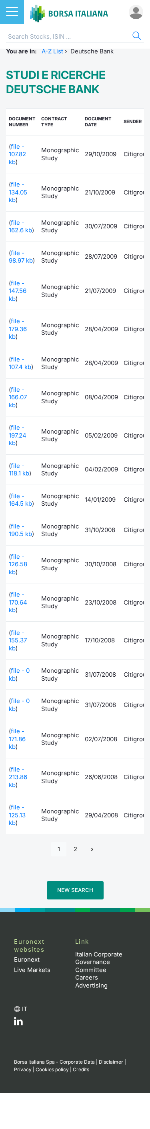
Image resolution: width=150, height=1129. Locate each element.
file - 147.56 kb (17, 290)
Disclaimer (111, 1062)
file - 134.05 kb (18, 192)
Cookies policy (52, 1069)
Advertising (91, 985)
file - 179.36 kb (18, 328)
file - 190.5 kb (20, 530)
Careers (86, 977)
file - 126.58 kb (18, 564)
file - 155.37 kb (18, 640)
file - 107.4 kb (20, 363)
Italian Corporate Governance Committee (98, 962)
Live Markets (32, 970)
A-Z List (52, 51)
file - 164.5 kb (20, 500)
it (25, 1009)
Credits (81, 1069)
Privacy (23, 1069)
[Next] (92, 849)
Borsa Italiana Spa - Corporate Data (54, 1062)
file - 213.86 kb (18, 777)
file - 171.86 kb (17, 738)
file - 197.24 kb (17, 435)
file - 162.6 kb (20, 226)
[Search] (136, 37)
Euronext (27, 959)
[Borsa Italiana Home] (69, 12)
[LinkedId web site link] (18, 1023)
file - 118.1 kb (19, 469)
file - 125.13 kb (17, 815)
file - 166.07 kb (18, 397)
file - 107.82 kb (17, 154)
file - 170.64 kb (18, 602)
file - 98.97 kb (21, 257)
